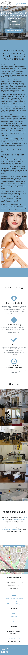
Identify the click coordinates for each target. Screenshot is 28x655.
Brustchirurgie (14, 601)
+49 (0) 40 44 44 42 (14, 639)
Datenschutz (14, 616)
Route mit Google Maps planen (14, 546)
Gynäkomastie (4, 166)
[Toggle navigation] (25, 8)
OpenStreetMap (18, 570)
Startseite (14, 619)
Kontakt (6, 8)
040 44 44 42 (22, 4)
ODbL (11, 571)
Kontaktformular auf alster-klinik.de (11, 529)
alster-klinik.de (14, 622)
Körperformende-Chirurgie (14, 604)
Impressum (14, 613)
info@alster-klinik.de (19, 519)
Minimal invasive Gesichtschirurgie (14, 598)
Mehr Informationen (14, 30)
